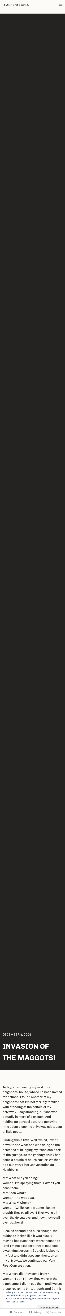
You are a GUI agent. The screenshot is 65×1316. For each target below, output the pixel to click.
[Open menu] (60, 5)
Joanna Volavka (16, 5)
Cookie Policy (18, 1302)
